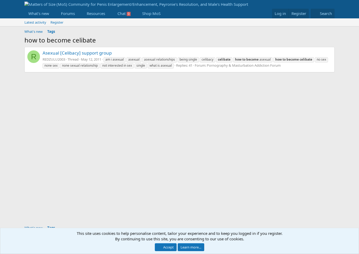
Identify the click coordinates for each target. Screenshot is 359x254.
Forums (68, 13)
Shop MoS (151, 13)
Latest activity (35, 22)
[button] (53, 13)
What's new (38, 13)
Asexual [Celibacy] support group (77, 53)
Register (56, 22)
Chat (123, 13)
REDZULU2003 (54, 59)
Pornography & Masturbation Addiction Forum (244, 65)
